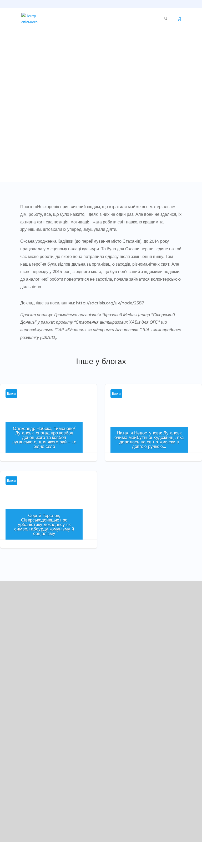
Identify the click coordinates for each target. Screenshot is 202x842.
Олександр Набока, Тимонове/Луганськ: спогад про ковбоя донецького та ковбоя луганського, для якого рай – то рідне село (44, 437)
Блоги (11, 393)
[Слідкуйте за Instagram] (20, 676)
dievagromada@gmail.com (34, 650)
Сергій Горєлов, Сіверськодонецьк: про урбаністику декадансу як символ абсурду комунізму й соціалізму (44, 524)
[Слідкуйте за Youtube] (30, 676)
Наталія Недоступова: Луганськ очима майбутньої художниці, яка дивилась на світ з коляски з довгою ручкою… (149, 439)
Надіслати (176, 822)
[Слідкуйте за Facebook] (9, 676)
